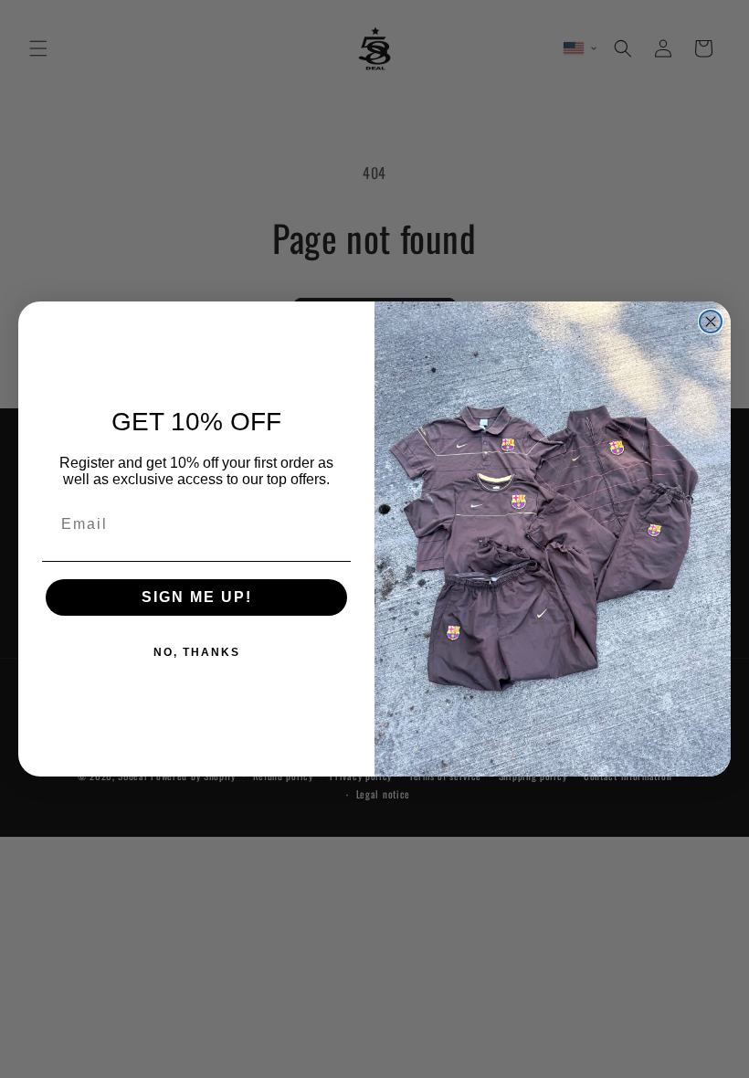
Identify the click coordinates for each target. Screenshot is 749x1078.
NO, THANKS (196, 652)
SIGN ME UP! (197, 597)
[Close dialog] (711, 322)
